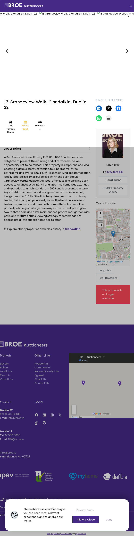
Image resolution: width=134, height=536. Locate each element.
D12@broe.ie (16, 439)
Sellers (4, 367)
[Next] (126, 51)
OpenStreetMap (116, 261)
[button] (113, 233)
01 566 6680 (12, 435)
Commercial (42, 367)
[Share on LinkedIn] (99, 108)
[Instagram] (52, 415)
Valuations (6, 379)
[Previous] (7, 51)
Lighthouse (80, 533)
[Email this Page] (109, 108)
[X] (60, 415)
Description (12, 148)
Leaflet (102, 261)
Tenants (5, 375)
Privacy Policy (85, 510)
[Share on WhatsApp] (99, 118)
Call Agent (114, 180)
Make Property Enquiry (114, 189)
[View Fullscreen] (100, 225)
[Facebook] (36, 415)
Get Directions (108, 278)
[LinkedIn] (44, 415)
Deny (109, 519)
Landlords (6, 371)
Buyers (4, 363)
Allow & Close (86, 519)
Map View (105, 270)
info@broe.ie (115, 172)
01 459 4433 (12, 414)
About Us (40, 379)
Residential (41, 363)
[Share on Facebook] (118, 108)
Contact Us (41, 383)
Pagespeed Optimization (59, 533)
